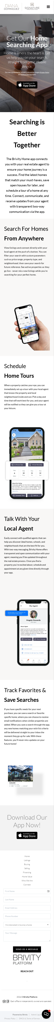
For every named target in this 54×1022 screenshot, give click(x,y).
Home (27, 856)
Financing (27, 872)
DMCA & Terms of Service (29, 1019)
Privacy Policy (44, 72)
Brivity (25, 1015)
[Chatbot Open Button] (46, 1014)
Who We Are (27, 881)
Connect (27, 885)
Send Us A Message (27, 949)
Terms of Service (26, 74)
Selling (27, 868)
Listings (27, 860)
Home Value (27, 876)
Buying (27, 864)
